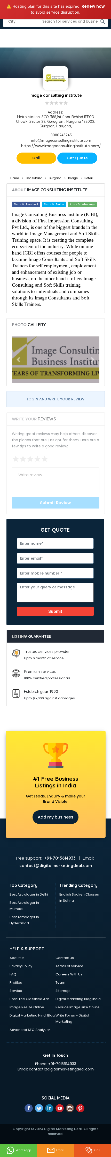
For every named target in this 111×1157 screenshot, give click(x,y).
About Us (17, 957)
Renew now (93, 6)
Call (36, 158)
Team (60, 982)
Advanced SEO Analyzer (30, 1029)
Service (16, 990)
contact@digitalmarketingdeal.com (61, 1069)
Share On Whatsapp (82, 204)
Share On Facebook (26, 204)
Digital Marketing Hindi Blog (32, 1015)
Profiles (16, 982)
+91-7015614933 (62, 1063)
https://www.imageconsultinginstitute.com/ (61, 145)
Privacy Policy (21, 966)
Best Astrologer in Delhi (29, 894)
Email (60, 1150)
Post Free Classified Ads (30, 998)
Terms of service (69, 966)
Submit (55, 611)
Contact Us (65, 957)
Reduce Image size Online (78, 1007)
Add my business (55, 817)
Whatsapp (23, 1150)
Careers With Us (69, 974)
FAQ (13, 974)
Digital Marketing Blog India (78, 998)
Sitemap (63, 990)
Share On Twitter (54, 204)
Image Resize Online (27, 1007)
